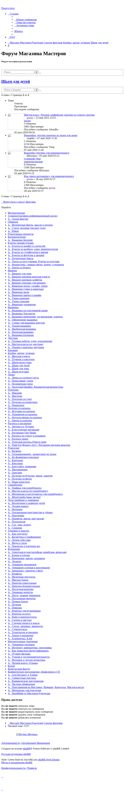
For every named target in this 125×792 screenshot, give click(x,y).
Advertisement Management (35, 743)
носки (27, 120)
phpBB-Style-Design (49, 759)
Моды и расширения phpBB (16, 762)
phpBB (26, 748)
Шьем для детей (15, 81)
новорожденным (33, 161)
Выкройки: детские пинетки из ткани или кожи (50, 135)
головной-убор (32, 158)
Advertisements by (11, 743)
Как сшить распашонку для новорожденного (49, 176)
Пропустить (8, 8)
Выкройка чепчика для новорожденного (46, 152)
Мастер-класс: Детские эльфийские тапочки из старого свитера (59, 114)
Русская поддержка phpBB (16, 754)
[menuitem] (25, 19)
